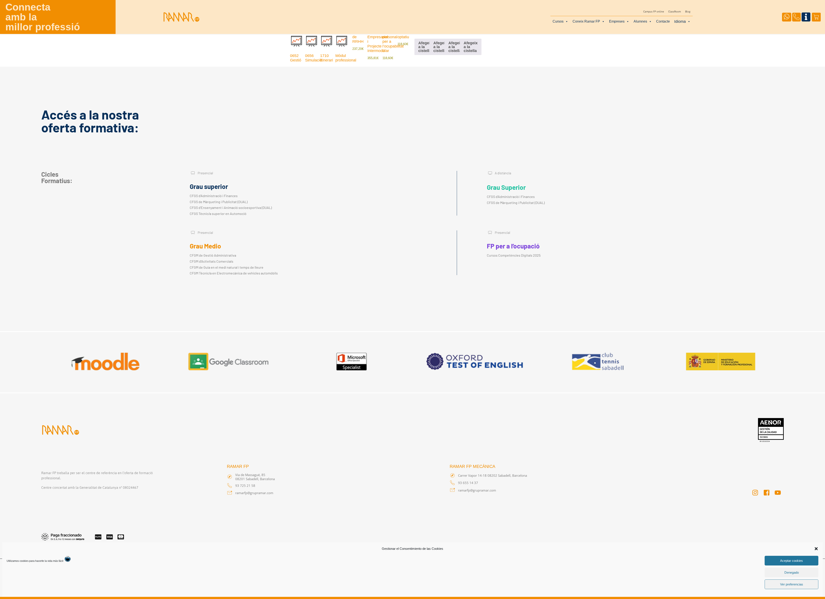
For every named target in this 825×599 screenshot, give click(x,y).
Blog (688, 11)
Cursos (558, 21)
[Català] (682, 21)
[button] (816, 549)
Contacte (663, 21)
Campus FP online (653, 11)
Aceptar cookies (791, 560)
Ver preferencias (791, 584)
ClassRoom (674, 11)
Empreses (617, 21)
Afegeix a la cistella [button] (425, 47)
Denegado (791, 572)
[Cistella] (816, 17)
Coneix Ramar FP (586, 21)
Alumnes (640, 21)
